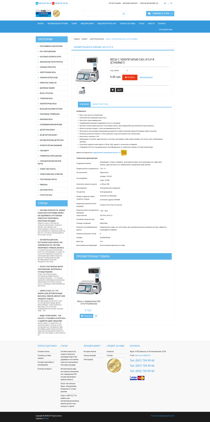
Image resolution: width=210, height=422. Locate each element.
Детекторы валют (47, 130)
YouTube (110, 355)
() (120, 90)
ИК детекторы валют (48, 135)
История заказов (90, 351)
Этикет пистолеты (47, 169)
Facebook (110, 351)
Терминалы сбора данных (50, 156)
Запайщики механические (50, 125)
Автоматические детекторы (51, 140)
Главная (77, 39)
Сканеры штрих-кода (48, 78)
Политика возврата (45, 369)
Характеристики (100, 104)
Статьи (141, 24)
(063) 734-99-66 (144, 371)
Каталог (41, 24)
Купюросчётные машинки (50, 145)
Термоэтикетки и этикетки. (51, 174)
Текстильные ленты (48, 179)
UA (171, 3)
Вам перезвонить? (146, 77)
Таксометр (44, 151)
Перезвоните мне (165, 30)
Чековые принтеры (47, 67)
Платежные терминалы (49, 114)
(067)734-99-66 (45, 3)
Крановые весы (45, 119)
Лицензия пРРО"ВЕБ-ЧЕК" (106, 24)
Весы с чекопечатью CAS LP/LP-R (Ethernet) (88, 302)
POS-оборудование (47, 51)
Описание (84, 104)
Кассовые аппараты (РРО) (50, 57)
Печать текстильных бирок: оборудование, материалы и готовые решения (51, 276)
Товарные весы (46, 98)
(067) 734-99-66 (144, 360)
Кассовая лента (46, 190)
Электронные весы (97, 39)
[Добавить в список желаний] (112, 90)
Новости (151, 24)
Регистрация (88, 359)
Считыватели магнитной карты (49, 162)
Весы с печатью (46, 93)
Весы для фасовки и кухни (50, 109)
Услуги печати (45, 195)
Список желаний (90, 355)
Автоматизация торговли (58, 24)
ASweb (46, 418)
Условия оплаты (43, 351)
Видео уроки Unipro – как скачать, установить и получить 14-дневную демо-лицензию (52, 325)
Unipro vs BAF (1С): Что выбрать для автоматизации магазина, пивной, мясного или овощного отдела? (51, 301)
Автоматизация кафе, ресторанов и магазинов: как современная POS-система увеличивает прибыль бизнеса (51, 251)
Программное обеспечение (51, 46)
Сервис (74, 24)
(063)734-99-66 (61, 3)
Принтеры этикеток (48, 83)
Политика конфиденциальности (162, 416)
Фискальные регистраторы (51, 62)
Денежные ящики (47, 88)
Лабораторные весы (48, 104)
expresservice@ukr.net (142, 355)
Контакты (162, 24)
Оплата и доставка (127, 24)
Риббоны (43, 185)
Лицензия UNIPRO (87, 24)
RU (165, 3)
